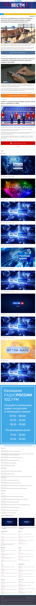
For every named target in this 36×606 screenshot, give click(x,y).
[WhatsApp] (32, 16)
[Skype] (33, 16)
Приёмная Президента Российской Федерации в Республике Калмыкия (18, 445)
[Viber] (31, 16)
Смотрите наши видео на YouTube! (19, 143)
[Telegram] (34, 16)
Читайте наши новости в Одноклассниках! (19, 95)
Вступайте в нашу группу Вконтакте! (19, 52)
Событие (6, 450)
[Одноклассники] (30, 16)
